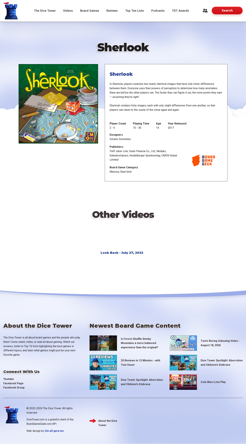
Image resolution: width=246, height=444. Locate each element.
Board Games (89, 10)
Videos (68, 10)
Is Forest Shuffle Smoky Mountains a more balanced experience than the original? (139, 343)
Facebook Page (13, 383)
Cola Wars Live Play (213, 382)
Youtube (8, 379)
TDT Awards (180, 10)
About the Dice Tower (107, 421)
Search (227, 10)
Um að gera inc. (54, 430)
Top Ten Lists (134, 10)
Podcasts (158, 10)
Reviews (112, 10)
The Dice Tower (45, 10)
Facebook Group (14, 387)
